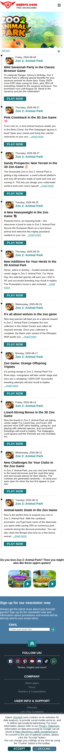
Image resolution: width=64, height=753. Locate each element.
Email (13, 624)
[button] (32, 644)
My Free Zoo (44, 578)
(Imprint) (18, 717)
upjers (19, 5)
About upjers (32, 683)
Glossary (32, 707)
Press (32, 687)
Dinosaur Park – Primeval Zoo (19, 578)
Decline (44, 748)
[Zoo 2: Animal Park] (32, 33)
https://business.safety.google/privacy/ (36, 731)
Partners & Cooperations (32, 691)
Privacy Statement (49, 725)
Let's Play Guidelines (32, 711)
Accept (19, 748)
